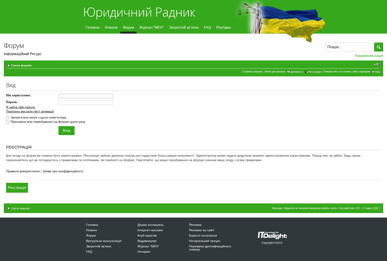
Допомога (296, 71)
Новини (111, 27)
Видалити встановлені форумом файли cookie (310, 208)
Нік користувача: (18, 95)
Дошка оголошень (151, 224)
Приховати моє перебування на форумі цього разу (47, 121)
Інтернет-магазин (150, 230)
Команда (277, 208)
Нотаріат (144, 251)
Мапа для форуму (275, 71)
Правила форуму (253, 71)
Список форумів (21, 65)
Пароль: (12, 102)
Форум (128, 27)
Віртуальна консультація (104, 241)
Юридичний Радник (139, 11)
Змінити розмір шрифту (376, 65)
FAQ (207, 27)
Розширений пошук (369, 55)
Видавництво (147, 241)
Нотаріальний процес (205, 241)
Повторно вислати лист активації (30, 111)
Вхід (377, 71)
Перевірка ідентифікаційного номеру (210, 247)
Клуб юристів (147, 235)
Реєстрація (314, 71)
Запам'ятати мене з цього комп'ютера (38, 117)
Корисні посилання (203, 235)
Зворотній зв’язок (183, 27)
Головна (92, 27)
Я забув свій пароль (20, 107)
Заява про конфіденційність (63, 171)
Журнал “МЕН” (151, 27)
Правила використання (23, 171)
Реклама (223, 27)
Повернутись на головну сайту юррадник (346, 71)
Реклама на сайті (201, 230)
